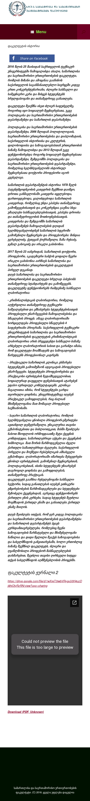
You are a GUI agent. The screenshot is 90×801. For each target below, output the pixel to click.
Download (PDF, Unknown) (26, 712)
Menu (41, 31)
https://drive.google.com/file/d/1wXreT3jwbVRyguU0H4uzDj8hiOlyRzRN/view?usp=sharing (45, 583)
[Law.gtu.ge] (45, 9)
